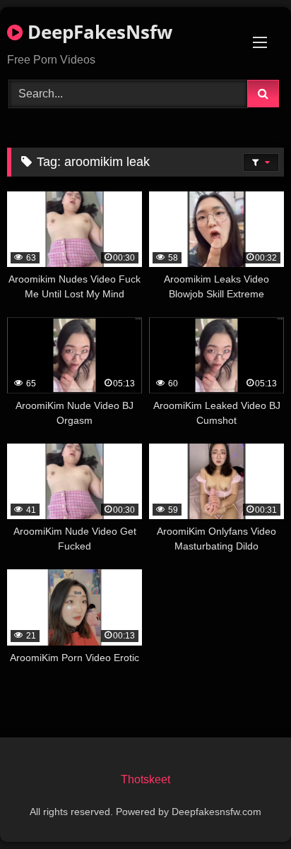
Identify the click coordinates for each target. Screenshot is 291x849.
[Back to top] (247, 807)
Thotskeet (145, 779)
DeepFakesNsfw (97, 31)
